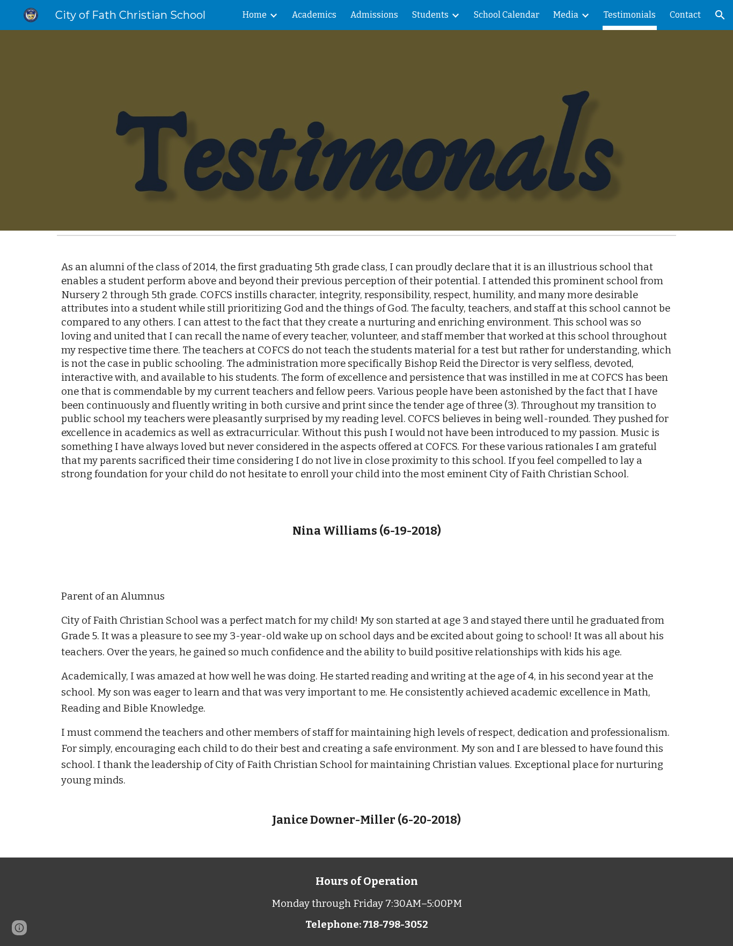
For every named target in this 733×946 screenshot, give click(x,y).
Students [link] (430, 15)
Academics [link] (314, 15)
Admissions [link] (374, 15)
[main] (366, 380)
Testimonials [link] (630, 15)
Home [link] (255, 15)
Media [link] (565, 15)
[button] (720, 15)
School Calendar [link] (506, 15)
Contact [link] (685, 15)
